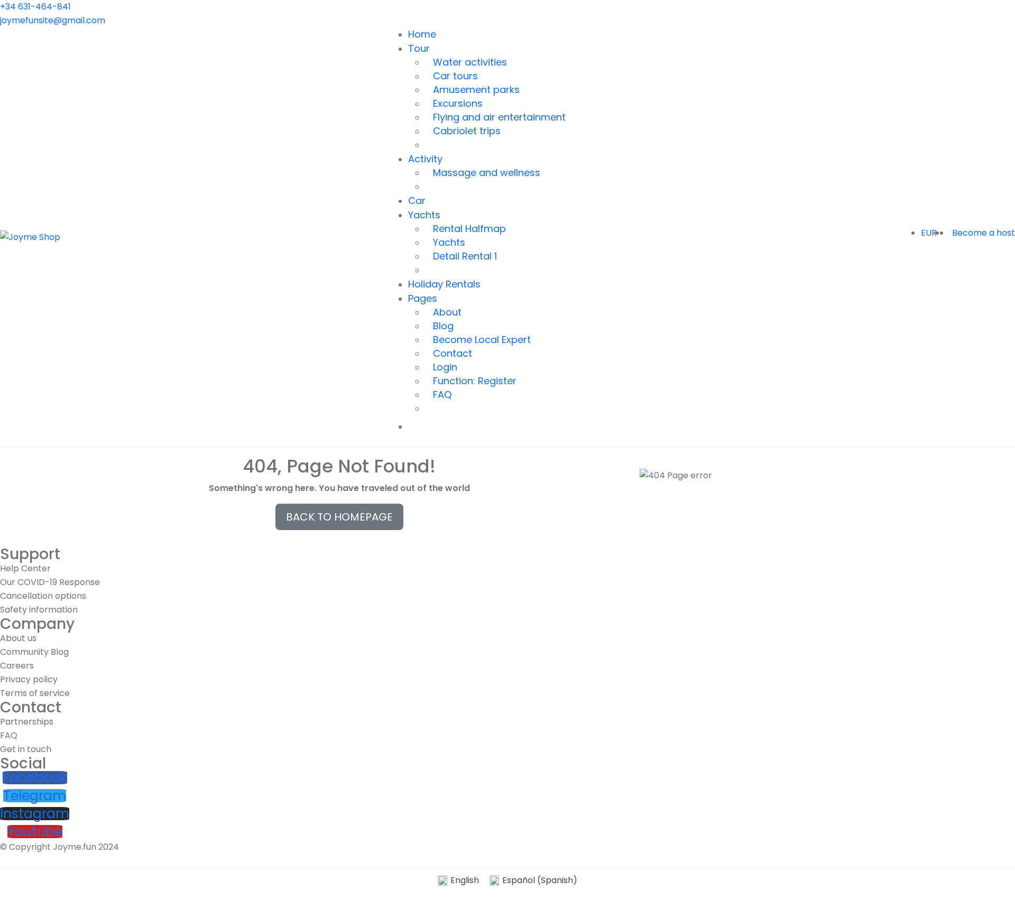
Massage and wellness (486, 172)
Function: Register (474, 380)
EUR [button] (930, 233)
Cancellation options (43, 596)
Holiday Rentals (444, 284)
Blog (443, 325)
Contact (452, 353)
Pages (422, 298)
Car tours (455, 75)
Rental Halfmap (469, 228)
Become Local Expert (482, 339)
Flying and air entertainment (499, 117)
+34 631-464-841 (35, 7)
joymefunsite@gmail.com (52, 20)
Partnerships (26, 722)
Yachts (424, 214)
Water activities (470, 62)
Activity (425, 158)
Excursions (458, 103)
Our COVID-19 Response (50, 582)
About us (18, 638)
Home (422, 34)
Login (445, 367)
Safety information (39, 610)
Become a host (983, 233)
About (447, 312)
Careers (17, 666)
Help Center (25, 568)
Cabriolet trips (467, 130)
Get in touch (25, 749)
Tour (419, 48)
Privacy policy (29, 679)
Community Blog (34, 652)
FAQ (442, 394)
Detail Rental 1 (465, 256)
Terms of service (35, 693)
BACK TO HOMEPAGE (339, 516)
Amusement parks (476, 89)
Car (417, 200)
